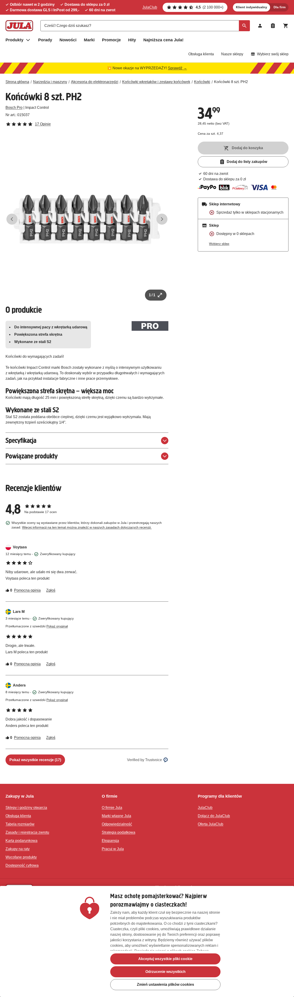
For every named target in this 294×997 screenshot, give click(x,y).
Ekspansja (110, 841)
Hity (132, 40)
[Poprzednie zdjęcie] (11, 219)
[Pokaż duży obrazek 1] (87, 219)
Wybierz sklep (219, 244)
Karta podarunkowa (21, 841)
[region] (147, 941)
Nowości (67, 40)
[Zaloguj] (260, 25)
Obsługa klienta (201, 54)
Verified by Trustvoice (144, 760)
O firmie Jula (112, 808)
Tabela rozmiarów (20, 824)
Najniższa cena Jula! (163, 40)
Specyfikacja (21, 440)
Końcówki (202, 82)
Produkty (14, 40)
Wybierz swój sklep (272, 54)
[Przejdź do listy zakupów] (272, 25)
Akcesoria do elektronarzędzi (94, 82)
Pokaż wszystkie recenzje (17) (35, 760)
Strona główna (17, 82)
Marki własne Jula (116, 816)
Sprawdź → (177, 68)
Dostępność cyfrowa (22, 865)
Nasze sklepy (232, 54)
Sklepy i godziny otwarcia (26, 808)
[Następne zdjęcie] (161, 219)
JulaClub (149, 7)
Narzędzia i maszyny (50, 82)
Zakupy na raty (18, 849)
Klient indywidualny (251, 7)
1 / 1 (152, 295)
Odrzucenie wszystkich (165, 972)
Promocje (111, 40)
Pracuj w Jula (113, 849)
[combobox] (145, 25)
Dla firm (280, 7)
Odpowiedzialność (117, 824)
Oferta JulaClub (210, 824)
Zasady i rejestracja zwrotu (27, 832)
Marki (89, 40)
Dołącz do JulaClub (214, 816)
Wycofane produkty (21, 857)
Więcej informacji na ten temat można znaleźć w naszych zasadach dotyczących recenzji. (87, 527)
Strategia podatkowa (118, 832)
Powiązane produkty (32, 456)
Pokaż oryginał (57, 626)
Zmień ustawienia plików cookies (165, 984)
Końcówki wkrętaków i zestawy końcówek (156, 82)
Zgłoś (50, 590)
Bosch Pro (14, 107)
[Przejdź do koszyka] (285, 25)
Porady (45, 40)
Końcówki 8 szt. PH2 (231, 82)
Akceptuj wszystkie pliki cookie (165, 959)
